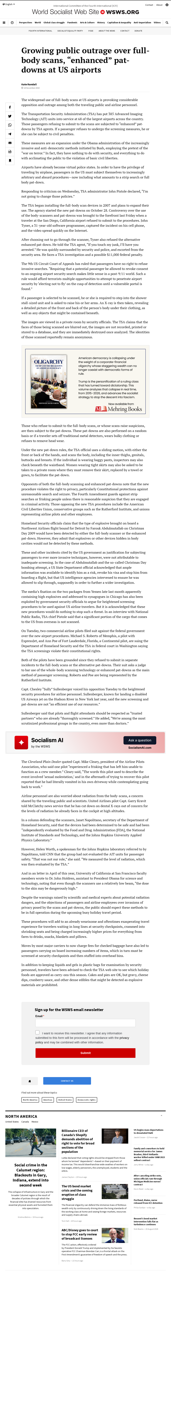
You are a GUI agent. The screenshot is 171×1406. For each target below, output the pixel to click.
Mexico (35, 1121)
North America (30, 1100)
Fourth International (40, 30)
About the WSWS (107, 30)
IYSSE (90, 30)
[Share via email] (10, 142)
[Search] (167, 24)
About (159, 4)
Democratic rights (86, 1100)
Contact (149, 4)
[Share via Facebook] (10, 107)
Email (38, 1016)
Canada (25, 1121)
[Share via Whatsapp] (10, 125)
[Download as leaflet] (10, 151)
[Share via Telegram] (10, 134)
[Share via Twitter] (10, 116)
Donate (138, 30)
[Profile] (167, 5)
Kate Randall (29, 84)
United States (65, 1100)
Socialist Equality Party (70, 30)
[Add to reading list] (10, 160)
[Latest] (12, 24)
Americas (47, 1100)
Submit (85, 1053)
